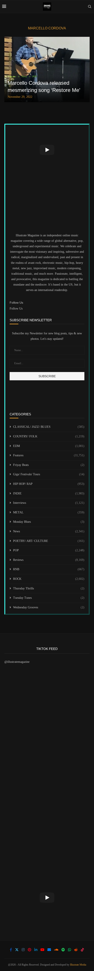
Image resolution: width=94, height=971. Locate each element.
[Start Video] (47, 150)
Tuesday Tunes (48, 597)
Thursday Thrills (48, 588)
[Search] (89, 6)
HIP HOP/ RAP (48, 484)
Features (48, 455)
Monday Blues (48, 521)
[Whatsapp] (69, 949)
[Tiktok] (82, 949)
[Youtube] (42, 949)
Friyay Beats (48, 465)
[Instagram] (23, 949)
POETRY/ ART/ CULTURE (48, 541)
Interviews (48, 502)
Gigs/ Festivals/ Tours (48, 474)
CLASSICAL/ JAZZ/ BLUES (48, 426)
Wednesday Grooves (48, 607)
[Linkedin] (35, 949)
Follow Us (16, 308)
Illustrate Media (78, 964)
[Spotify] (63, 949)
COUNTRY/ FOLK (48, 436)
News (48, 531)
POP (48, 550)
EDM (48, 446)
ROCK (48, 578)
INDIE (48, 493)
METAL (48, 512)
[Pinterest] (29, 949)
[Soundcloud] (56, 949)
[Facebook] (11, 949)
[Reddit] (76, 949)
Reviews (48, 560)
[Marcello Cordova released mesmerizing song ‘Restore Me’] (47, 69)
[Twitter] (17, 949)
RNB (48, 569)
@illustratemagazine (17, 661)
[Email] (49, 949)
